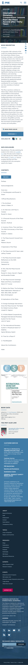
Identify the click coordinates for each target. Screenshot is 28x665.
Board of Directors (7, 513)
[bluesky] (9, 635)
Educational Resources (8, 556)
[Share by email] (26, 50)
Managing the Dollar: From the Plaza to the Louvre (16, 429)
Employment (6, 517)
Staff (4, 515)
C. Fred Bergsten (14, 30)
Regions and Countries (8, 534)
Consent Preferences (8, 624)
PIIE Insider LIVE (7, 577)
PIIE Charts (5, 554)
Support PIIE (7, 590)
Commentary (6, 547)
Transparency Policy (8, 524)
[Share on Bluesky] (26, 48)
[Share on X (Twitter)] (26, 44)
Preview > (6, 177)
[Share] (26, 53)
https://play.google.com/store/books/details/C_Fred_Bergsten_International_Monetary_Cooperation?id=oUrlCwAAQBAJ (17, 139)
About (5, 510)
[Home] (6, 2)
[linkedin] (9, 630)
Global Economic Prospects (9, 574)
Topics (5, 530)
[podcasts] (19, 630)
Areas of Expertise (7, 532)
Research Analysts (7, 566)
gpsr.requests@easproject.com (12, 500)
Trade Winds (6, 581)
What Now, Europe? (8, 583)
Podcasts (5, 549)
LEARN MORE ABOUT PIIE (9, 615)
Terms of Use (13, 662)
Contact (5, 519)
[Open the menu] (25, 2)
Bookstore (6, 9)
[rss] (4, 635)
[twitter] (4, 630)
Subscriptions (6, 522)
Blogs (4, 543)
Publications (6, 545)
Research (6, 540)
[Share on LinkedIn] (26, 46)
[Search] (21, 2)
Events (5, 572)
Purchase (11, 134)
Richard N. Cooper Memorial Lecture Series (13, 579)
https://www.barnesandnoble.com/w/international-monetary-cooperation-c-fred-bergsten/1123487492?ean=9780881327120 (20, 139)
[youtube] (14, 630)
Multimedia (5, 551)
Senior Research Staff (8, 564)
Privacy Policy (7, 662)
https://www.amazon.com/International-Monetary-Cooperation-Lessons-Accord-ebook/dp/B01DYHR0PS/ (13, 139)
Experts (5, 562)
